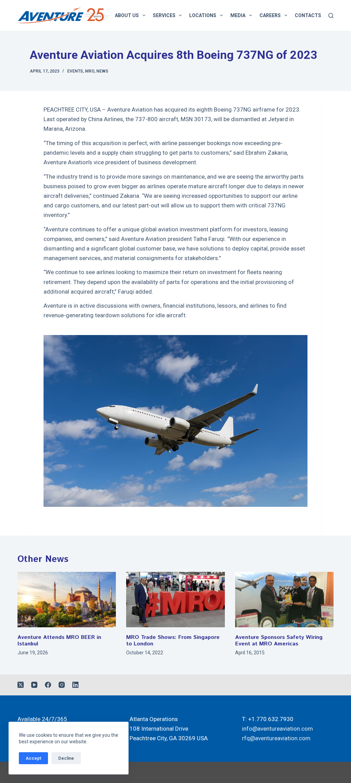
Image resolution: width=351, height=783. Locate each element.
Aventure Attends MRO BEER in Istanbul (59, 640)
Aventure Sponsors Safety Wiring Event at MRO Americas (279, 640)
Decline (66, 758)
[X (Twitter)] (20, 685)
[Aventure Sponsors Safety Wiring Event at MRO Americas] (284, 599)
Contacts (308, 15)
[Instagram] (62, 685)
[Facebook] (48, 685)
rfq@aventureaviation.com (276, 738)
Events (75, 71)
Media (237, 15)
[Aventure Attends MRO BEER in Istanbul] (66, 599)
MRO (89, 71)
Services (164, 15)
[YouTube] (34, 685)
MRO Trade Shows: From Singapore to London (173, 640)
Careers (270, 15)
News (102, 71)
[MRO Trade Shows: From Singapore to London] (175, 599)
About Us (127, 15)
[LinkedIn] (75, 685)
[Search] (331, 15)
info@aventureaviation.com (277, 728)
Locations (202, 15)
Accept (33, 758)
